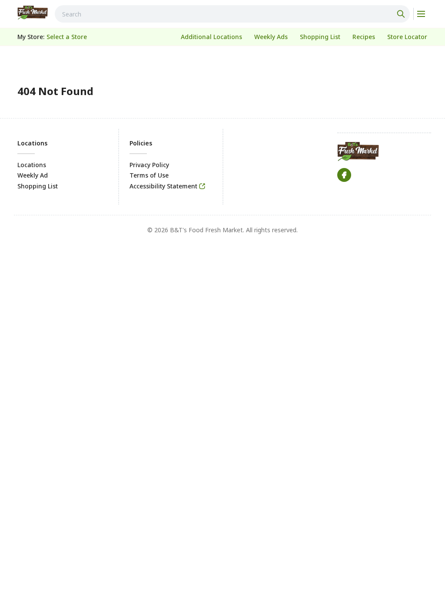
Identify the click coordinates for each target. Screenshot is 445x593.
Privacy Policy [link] (149, 165)
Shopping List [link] (37, 186)
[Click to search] (402, 14)
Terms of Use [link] (149, 175)
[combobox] (232, 14)
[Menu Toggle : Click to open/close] (420, 14)
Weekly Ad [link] (32, 175)
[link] (32, 13)
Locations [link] (31, 165)
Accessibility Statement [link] (163, 186)
